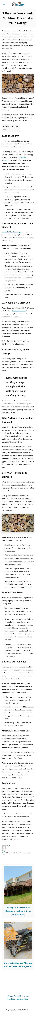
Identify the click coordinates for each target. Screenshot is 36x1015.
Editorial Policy (23, 999)
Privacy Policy (13, 996)
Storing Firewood (18, 311)
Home (3, 852)
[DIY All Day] (18, 4)
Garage (3, 851)
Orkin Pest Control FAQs (11, 232)
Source (28, 587)
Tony (10, 846)
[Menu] (4, 4)
